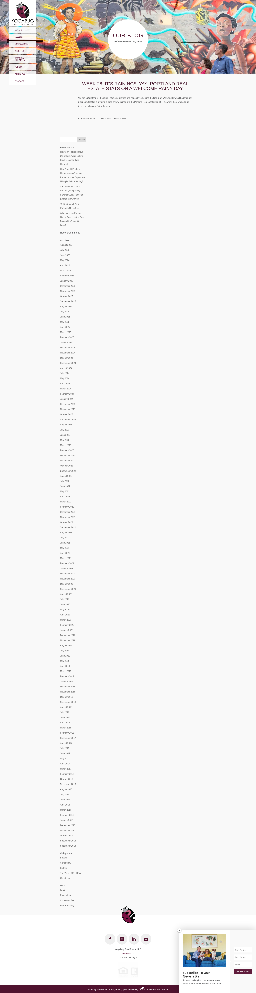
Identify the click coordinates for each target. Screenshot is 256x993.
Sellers (19, 37)
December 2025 (67, 286)
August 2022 (66, 476)
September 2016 (68, 784)
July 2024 (64, 373)
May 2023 (64, 440)
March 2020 (65, 620)
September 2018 (68, 702)
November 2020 (67, 579)
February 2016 (67, 815)
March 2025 (65, 332)
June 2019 (65, 656)
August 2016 (66, 789)
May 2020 (64, 610)
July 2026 (64, 250)
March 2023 (65, 445)
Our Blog (20, 74)
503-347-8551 (128, 953)
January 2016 (66, 820)
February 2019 (67, 676)
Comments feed (67, 900)
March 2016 (65, 810)
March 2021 (65, 558)
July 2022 (64, 481)
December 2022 (67, 455)
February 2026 (67, 276)
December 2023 (67, 404)
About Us (19, 51)
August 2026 (66, 245)
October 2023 (66, 414)
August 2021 (66, 532)
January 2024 (66, 399)
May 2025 (64, 322)
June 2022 (65, 486)
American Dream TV (20, 59)
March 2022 (65, 502)
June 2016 (65, 800)
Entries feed (65, 895)
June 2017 (65, 753)
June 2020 (65, 604)
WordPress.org (67, 905)
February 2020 (67, 625)
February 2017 (67, 774)
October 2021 (66, 522)
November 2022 (67, 461)
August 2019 (66, 645)
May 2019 (64, 661)
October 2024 (66, 358)
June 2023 (65, 435)
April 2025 (65, 327)
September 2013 (68, 846)
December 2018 (67, 687)
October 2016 (66, 779)
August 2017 (66, 743)
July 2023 (64, 430)
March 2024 (65, 389)
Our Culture (21, 44)
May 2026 (64, 260)
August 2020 (66, 594)
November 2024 (67, 353)
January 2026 (66, 281)
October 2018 (66, 697)
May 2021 (64, 548)
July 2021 (64, 538)
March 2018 (65, 728)
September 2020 (68, 589)
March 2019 (65, 671)
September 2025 (68, 301)
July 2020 (64, 599)
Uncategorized (67, 878)
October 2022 (66, 466)
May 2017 (64, 758)
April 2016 (65, 805)
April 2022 (65, 496)
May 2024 (64, 378)
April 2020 (65, 615)
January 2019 (66, 681)
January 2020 (66, 630)
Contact (19, 81)
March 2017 (65, 769)
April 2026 (65, 265)
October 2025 (66, 296)
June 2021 (65, 543)
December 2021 (67, 512)
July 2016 (64, 794)
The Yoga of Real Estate (71, 873)
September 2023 (68, 419)
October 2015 (66, 835)
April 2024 (65, 383)
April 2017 (65, 764)
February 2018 (67, 733)
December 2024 (67, 348)
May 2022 (64, 491)
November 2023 (67, 409)
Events (18, 67)
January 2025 (66, 342)
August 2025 (66, 306)
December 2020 (67, 574)
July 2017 (64, 748)
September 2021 (68, 527)
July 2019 (64, 651)
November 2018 (67, 692)
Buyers (18, 29)
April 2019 (65, 666)
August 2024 (66, 368)
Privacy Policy (115, 989)
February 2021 (67, 563)
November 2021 (67, 517)
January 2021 (66, 568)
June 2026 (65, 255)
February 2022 (67, 507)
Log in (63, 890)
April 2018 (65, 723)
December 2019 (67, 635)
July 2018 (64, 712)
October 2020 (66, 584)
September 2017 (68, 738)
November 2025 (67, 291)
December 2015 (67, 825)
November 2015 (67, 830)
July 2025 (64, 312)
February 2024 (67, 394)
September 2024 (68, 363)
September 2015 (68, 841)
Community (65, 863)
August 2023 (66, 425)
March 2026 (65, 270)
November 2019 (67, 640)
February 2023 (67, 450)
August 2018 (66, 707)
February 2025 (67, 337)
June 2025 (65, 317)
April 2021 (65, 553)
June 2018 (65, 717)
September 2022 (68, 471)
